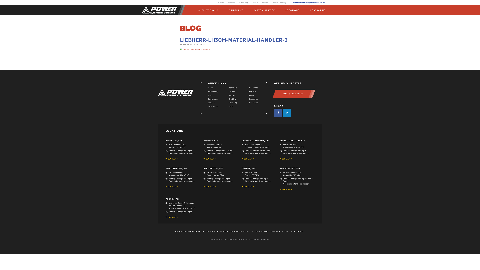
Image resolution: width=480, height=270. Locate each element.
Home (210, 88)
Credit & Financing (279, 3)
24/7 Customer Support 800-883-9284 (309, 3)
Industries (231, 3)
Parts (251, 95)
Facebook (278, 113)
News (231, 107)
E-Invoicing (243, 3)
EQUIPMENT (236, 10)
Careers (221, 3)
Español (265, 3)
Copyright (297, 232)
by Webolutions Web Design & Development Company (240, 239)
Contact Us (317, 10)
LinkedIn (287, 113)
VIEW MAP (171, 159)
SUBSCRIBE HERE (292, 93)
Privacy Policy (280, 232)
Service (211, 103)
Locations (292, 10)
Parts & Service (264, 10)
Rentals (232, 95)
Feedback (253, 103)
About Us (255, 3)
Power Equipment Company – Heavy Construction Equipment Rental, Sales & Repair (221, 232)
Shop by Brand (208, 10)
